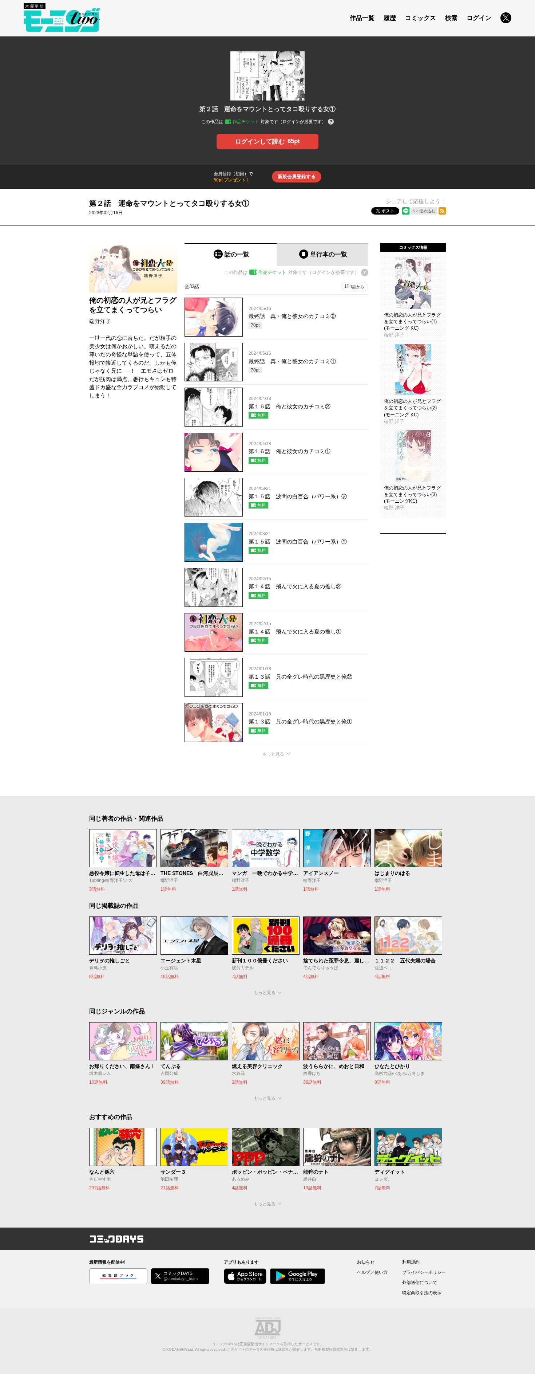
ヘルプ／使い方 (372, 1272)
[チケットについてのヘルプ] (331, 122)
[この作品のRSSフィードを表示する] (442, 211)
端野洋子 (100, 321)
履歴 (390, 18)
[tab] (231, 254)
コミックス (420, 18)
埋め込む (427, 211)
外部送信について (419, 1282)
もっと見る (273, 754)
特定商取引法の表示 (421, 1292)
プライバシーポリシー (424, 1272)
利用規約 (411, 1262)
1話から (357, 286)
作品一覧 (362, 18)
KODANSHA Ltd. (180, 1349)
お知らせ (365, 1262)
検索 (451, 18)
